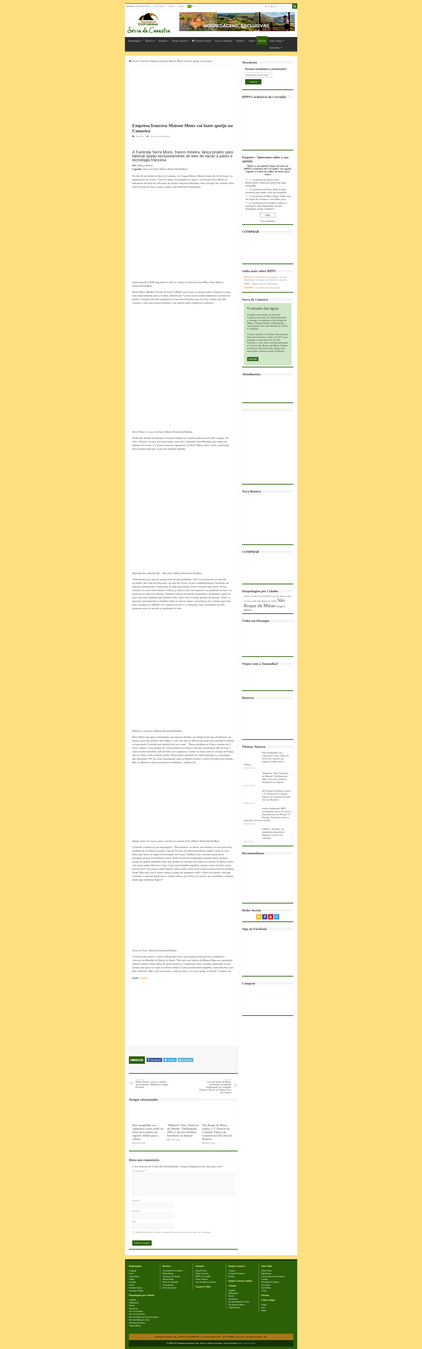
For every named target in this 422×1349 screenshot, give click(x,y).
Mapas (263, 1310)
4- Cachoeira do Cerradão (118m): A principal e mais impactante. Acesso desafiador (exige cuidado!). (266, 206)
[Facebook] (269, 6)
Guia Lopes (265, 1285)
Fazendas (132, 1282)
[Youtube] (271, 6)
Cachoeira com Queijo (171, 1276)
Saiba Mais (253, 359)
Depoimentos (266, 1273)
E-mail (136, 1211)
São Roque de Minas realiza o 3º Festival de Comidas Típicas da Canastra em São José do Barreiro (217, 1132)
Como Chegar (275, 41)
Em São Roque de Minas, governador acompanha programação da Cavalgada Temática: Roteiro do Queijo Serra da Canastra (215, 1086)
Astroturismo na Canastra (172, 1271)
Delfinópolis (248, 596)
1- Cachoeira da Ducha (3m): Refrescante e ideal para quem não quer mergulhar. (265, 182)
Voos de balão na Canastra (205, 1282)
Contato (181, 6)
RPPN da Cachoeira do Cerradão (260, 277)
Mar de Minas (168, 1279)
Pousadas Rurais (135, 1288)
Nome (136, 1200)
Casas (131, 1273)
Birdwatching (168, 1273)
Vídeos (251, 41)
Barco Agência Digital (247, 1343)
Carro (263, 1307)
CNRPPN (248, 287)
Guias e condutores (223, 41)
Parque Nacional (201, 1273)
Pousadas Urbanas (136, 1291)
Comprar (231, 1271)
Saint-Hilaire (266, 1288)
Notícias (262, 41)
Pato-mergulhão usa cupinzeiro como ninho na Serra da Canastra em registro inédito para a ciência (147, 1132)
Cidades (239, 41)
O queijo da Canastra (236, 1273)
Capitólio (132, 1300)
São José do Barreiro (263, 596)
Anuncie (171, 6)
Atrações (162, 41)
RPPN (247, 283)
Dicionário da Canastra (270, 1282)
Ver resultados (267, 221)
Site (134, 1221)
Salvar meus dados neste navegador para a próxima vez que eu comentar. (173, 1232)
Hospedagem (134, 41)
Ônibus (264, 1305)
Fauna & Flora (201, 1271)
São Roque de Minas (264, 602)
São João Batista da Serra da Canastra (143, 1317)
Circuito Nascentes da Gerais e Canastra (273, 1277)
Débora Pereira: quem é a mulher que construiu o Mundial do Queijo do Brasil (152, 1083)
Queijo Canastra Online (240, 1281)
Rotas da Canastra (170, 1288)
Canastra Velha (203, 1286)
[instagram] (275, 6)
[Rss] (266, 6)
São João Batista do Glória (265, 601)
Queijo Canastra (179, 41)
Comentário (139, 1171)
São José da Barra (136, 1311)
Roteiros (149, 41)
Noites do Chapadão (170, 1282)
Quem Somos (159, 6)
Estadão (144, 978)
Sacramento (133, 1308)
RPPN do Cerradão (203, 1276)
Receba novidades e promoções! (265, 69)
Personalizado (168, 1285)
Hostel (131, 1285)
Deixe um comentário (160, 136)
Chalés (131, 1279)
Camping (132, 1271)
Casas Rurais (134, 1276)
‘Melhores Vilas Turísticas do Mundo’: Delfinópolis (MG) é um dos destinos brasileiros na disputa (183, 1130)
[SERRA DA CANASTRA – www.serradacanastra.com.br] (148, 22)
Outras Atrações (201, 1279)
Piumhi (132, 1305)
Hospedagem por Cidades (141, 1295)
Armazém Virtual (203, 41)
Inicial (134, 61)
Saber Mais (274, 48)
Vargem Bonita (135, 1325)
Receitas (231, 1276)
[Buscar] (294, 6)
